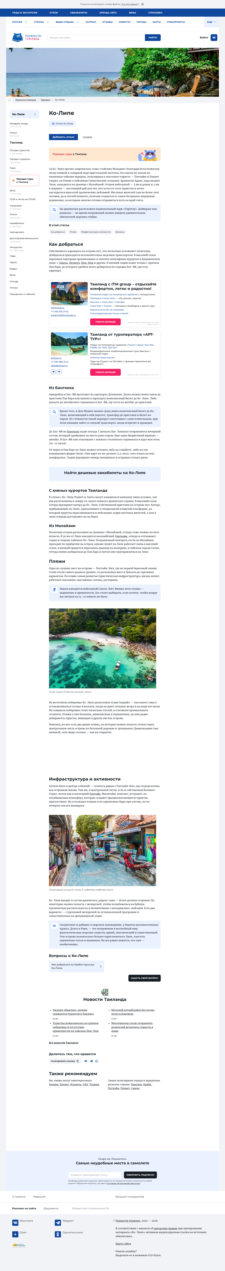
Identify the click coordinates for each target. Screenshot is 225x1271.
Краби (93, 347)
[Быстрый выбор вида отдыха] (78, 22)
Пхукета (74, 262)
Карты (157, 22)
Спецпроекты (176, 22)
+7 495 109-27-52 (59, 311)
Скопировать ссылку (63, 1061)
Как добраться (58, 232)
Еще (210, 22)
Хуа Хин (112, 347)
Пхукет (131, 344)
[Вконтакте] (59, 371)
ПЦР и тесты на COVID (23, 199)
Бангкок (136, 1084)
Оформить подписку (140, 1175)
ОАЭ (85, 1084)
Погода (141, 22)
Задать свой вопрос (144, 978)
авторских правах (165, 1228)
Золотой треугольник (102, 357)
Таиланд (45, 99)
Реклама (24, 1208)
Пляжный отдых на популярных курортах (114, 294)
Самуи (140, 344)
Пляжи (14, 287)
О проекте (19, 1196)
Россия (17, 22)
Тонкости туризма (25, 99)
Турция (94, 1084)
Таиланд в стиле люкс (102, 298)
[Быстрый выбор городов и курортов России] (26, 22)
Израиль (75, 1084)
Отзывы (107, 22)
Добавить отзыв (63, 137)
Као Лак (149, 344)
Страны (39, 22)
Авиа (78, 12)
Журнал (91, 22)
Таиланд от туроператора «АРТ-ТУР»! (122, 336)
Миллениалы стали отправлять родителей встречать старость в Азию (132, 1027)
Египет (64, 1084)
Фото (13, 275)
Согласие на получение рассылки (123, 1183)
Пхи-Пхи (87, 262)
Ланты (63, 262)
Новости (124, 22)
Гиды (12, 256)
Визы (132, 12)
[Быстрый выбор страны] (48, 22)
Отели (54, 12)
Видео (13, 268)
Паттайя (113, 1088)
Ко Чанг (102, 347)
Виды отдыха (65, 22)
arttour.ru (56, 358)
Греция (53, 1084)
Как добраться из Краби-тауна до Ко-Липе (72, 966)
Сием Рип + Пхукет (101, 306)
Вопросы (120, 232)
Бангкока (73, 431)
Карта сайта (123, 1243)
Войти (204, 37)
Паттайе (95, 793)
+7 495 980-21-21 (59, 362)
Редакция (39, 1196)
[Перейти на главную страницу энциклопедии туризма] (26, 37)
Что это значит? (130, 4)
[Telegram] (53, 371)
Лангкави (121, 536)
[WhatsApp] (96, 1061)
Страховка (155, 12)
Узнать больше (106, 321)
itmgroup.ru (57, 308)
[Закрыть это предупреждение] (142, 4)
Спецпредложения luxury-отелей (109, 313)
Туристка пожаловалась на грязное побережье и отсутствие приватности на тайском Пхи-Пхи (76, 1027)
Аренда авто (108, 12)
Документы (51, 1208)
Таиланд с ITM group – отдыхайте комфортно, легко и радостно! (123, 286)
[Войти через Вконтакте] (214, 37)
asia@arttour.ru (59, 365)
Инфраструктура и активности (96, 232)
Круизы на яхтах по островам (107, 309)
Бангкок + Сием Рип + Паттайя (107, 302)
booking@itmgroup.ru (63, 315)
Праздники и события (22, 294)
